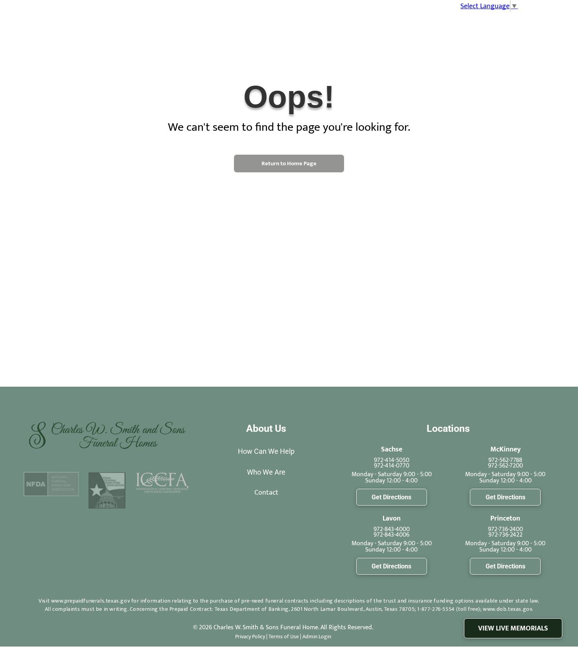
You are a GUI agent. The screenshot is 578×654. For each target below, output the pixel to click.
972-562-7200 (505, 465)
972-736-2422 (505, 535)
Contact (266, 493)
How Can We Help (266, 451)
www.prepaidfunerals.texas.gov (90, 600)
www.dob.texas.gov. (508, 609)
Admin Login (316, 636)
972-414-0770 (391, 465)
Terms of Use (284, 636)
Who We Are (266, 472)
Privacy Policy (250, 636)
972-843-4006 (391, 535)
